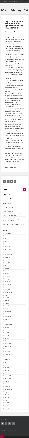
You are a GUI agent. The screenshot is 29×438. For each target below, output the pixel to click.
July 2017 (7, 362)
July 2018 (7, 330)
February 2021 (8, 246)
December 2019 (8, 284)
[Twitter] (4, 181)
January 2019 (8, 314)
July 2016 (7, 394)
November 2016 (8, 384)
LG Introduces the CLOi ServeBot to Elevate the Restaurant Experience (14, 206)
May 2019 (7, 303)
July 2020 (7, 265)
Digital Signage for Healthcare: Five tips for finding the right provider (14, 24)
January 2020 (8, 281)
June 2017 (7, 365)
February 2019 (8, 311)
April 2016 (7, 402)
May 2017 (7, 367)
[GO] (24, 189)
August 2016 (7, 392)
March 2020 (7, 276)
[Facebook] (8, 181)
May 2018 (7, 335)
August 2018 (7, 327)
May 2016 (7, 400)
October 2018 (8, 322)
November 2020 (8, 254)
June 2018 (7, 332)
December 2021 (8, 235)
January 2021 (8, 249)
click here (13, 167)
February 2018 (8, 343)
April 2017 (7, 370)
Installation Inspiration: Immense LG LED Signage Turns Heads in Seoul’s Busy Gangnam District (14, 223)
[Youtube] (11, 181)
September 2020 (8, 260)
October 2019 (8, 289)
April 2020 (7, 273)
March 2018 (7, 340)
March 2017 (7, 373)
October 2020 (8, 257)
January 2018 (8, 346)
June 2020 (7, 268)
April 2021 (7, 241)
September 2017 (8, 357)
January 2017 (8, 378)
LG (15, 31)
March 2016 (7, 405)
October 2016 (8, 386)
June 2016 (7, 397)
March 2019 (7, 308)
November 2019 (8, 287)
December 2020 (8, 252)
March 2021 (7, 244)
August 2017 (7, 359)
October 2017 (8, 354)
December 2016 (8, 381)
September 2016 (8, 389)
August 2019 (7, 295)
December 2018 (8, 316)
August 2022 (7, 233)
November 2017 (8, 351)
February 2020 (8, 279)
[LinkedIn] (15, 181)
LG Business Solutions (10, 2)
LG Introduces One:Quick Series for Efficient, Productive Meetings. (13, 210)
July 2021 (7, 238)
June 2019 (7, 300)
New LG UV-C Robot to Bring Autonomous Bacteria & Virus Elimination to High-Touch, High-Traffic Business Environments (14, 219)
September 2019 (8, 292)
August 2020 (7, 262)
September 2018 (8, 324)
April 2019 (7, 305)
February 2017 (8, 375)
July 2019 (7, 297)
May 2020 (7, 270)
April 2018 (7, 338)
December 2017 (8, 349)
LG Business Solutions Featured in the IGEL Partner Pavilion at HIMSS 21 (13, 214)
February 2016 (8, 408)
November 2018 (8, 319)
